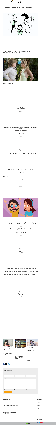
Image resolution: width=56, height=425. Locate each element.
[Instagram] (42, 422)
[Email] (9, 364)
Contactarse (9, 422)
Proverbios (38, 414)
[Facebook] (4, 364)
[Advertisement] (20, 44)
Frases (38, 408)
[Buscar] (52, 7)
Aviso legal (12, 422)
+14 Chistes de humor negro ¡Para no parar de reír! (8, 348)
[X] (6, 364)
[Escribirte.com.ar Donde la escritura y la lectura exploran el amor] (16, 1)
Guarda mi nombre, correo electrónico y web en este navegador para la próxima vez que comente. (19, 389)
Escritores (38, 405)
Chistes (4, 9)
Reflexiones (39, 416)
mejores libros (12, 405)
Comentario (6, 378)
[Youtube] (41, 422)
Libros (38, 411)
